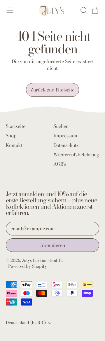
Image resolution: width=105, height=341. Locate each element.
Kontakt (14, 145)
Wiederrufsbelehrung (76, 154)
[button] (83, 10)
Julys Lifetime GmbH (42, 260)
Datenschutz (65, 145)
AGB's (59, 163)
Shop (11, 135)
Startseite (15, 126)
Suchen (61, 126)
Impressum (65, 135)
